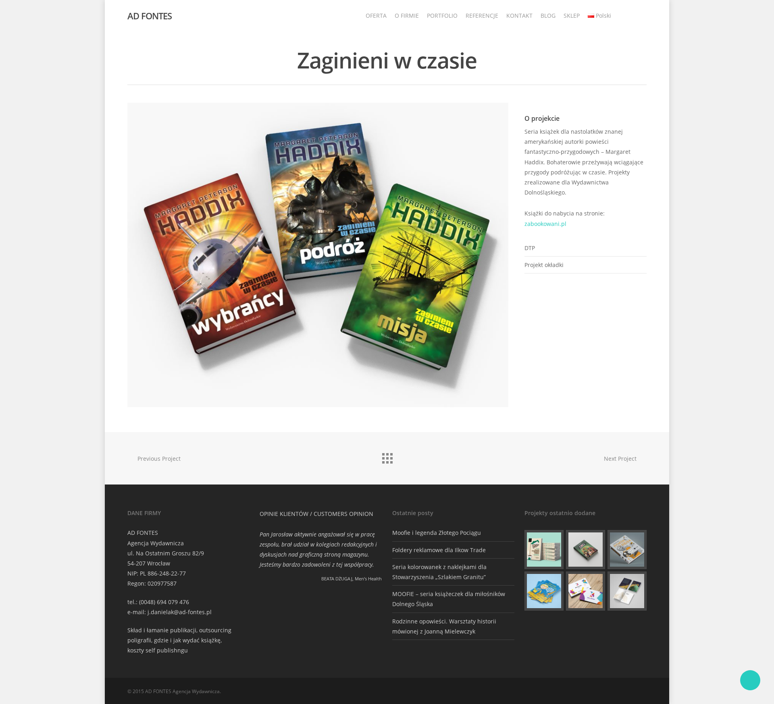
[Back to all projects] (387, 456)
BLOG (548, 15)
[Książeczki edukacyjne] (544, 591)
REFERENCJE (482, 15)
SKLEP (572, 15)
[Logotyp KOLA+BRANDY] (585, 591)
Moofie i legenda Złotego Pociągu (436, 532)
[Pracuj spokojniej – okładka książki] (544, 549)
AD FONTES (149, 15)
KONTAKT (519, 15)
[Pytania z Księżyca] (627, 549)
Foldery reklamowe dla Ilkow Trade (439, 550)
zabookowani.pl (545, 224)
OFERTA (376, 15)
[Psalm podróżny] (627, 591)
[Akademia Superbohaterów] (585, 549)
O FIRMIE (407, 15)
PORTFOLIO (442, 15)
